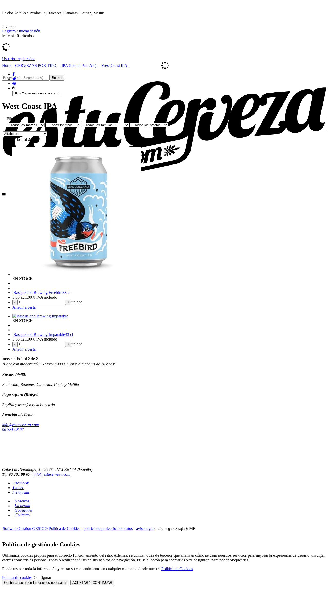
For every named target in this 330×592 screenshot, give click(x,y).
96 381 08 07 (13, 429)
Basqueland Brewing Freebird (37, 292)
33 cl (66, 292)
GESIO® (40, 528)
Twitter (18, 487)
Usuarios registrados (18, 59)
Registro (9, 31)
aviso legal (144, 528)
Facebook (20, 483)
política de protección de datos (108, 528)
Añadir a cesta (24, 307)
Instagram (20, 492)
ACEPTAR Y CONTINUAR (92, 583)
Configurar (42, 577)
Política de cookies (17, 577)
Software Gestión (17, 528)
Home (7, 65)
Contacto (22, 515)
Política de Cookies (64, 528)
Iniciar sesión (29, 31)
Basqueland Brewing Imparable (39, 334)
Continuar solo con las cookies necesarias (35, 583)
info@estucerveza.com (20, 425)
